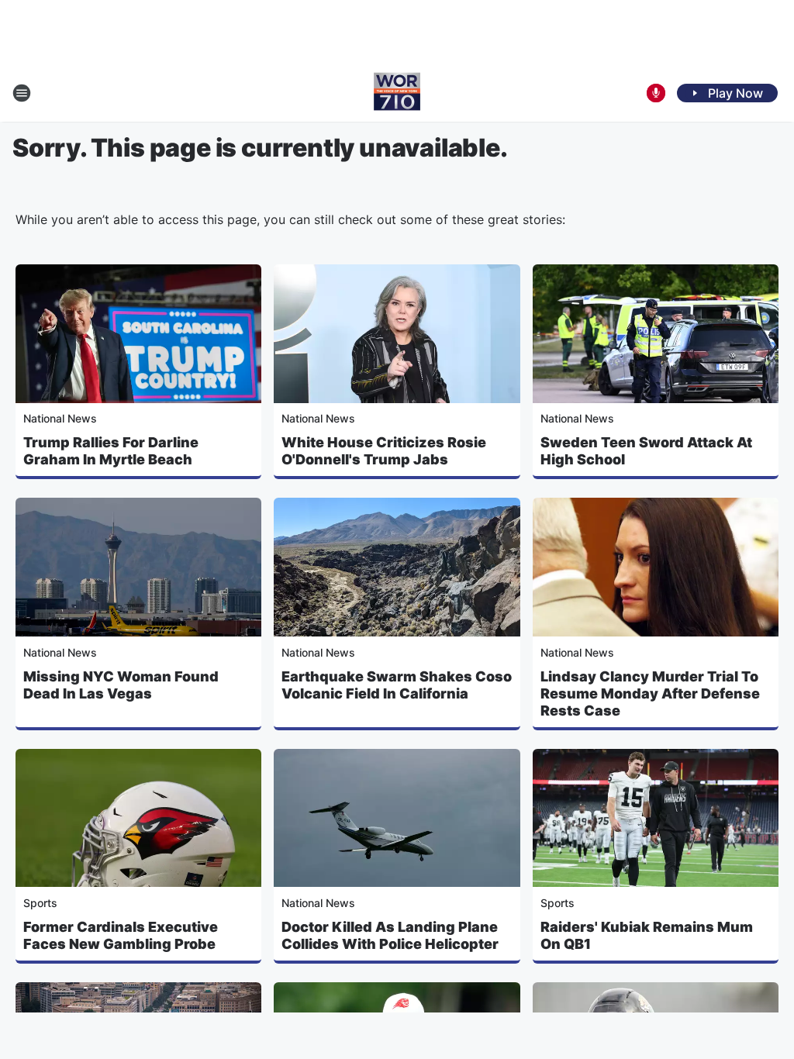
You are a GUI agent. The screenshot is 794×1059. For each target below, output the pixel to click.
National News (60, 418)
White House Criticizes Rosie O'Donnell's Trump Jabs (383, 450)
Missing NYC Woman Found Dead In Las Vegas (121, 685)
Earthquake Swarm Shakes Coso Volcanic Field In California (396, 685)
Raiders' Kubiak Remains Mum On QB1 (646, 935)
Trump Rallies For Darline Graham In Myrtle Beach (110, 450)
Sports (40, 902)
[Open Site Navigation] (21, 93)
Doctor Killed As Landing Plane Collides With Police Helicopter (390, 935)
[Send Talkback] (656, 93)
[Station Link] (397, 93)
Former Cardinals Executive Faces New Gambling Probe (120, 935)
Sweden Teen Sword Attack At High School (646, 450)
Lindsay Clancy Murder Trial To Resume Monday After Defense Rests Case (650, 693)
